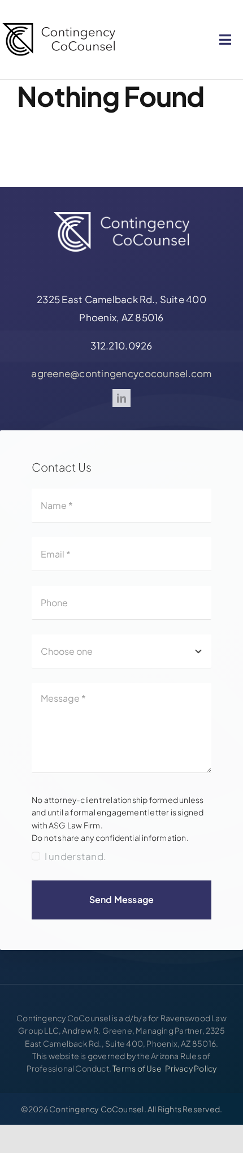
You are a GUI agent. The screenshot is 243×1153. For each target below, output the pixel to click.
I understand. (75, 856)
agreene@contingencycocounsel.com (121, 373)
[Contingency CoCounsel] (58, 21)
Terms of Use (137, 1068)
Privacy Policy (190, 1068)
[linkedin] (121, 398)
